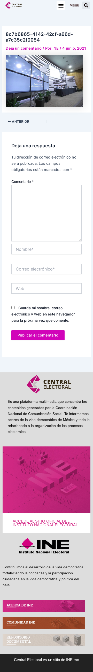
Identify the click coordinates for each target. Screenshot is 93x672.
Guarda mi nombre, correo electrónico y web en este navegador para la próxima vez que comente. (43, 314)
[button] (61, 5)
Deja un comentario (24, 48)
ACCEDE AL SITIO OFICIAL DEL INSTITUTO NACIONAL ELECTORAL (45, 523)
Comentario (22, 181)
